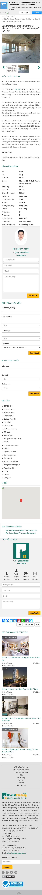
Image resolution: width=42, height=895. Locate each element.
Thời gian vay (7, 316)
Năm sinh (5, 366)
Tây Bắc (22, 202)
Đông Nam (23, 206)
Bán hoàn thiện (25, 221)
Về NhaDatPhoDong (21, 767)
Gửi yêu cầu (32, 295)
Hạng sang (23, 196)
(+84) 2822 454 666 (22, 252)
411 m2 (21, 190)
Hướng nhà (6, 384)
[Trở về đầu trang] (19, 893)
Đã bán (21, 187)
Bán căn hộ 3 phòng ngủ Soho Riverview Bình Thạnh (20, 689)
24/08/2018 (23, 218)
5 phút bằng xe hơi (26, 224)
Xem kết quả (34, 353)
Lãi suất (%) (6, 330)
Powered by (3, 13)
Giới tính (5, 375)
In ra (37, 624)
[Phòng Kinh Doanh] (21, 237)
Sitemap (21, 783)
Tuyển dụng (21, 777)
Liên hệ (21, 780)
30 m (21, 199)
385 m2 (21, 193)
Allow (37, 12)
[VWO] (9, 13)
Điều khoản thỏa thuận (21, 770)
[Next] (39, 67)
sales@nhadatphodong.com (16, 853)
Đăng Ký (7, 867)
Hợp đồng (23, 209)
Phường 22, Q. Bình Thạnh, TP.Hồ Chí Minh (29, 182)
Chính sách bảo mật (21, 772)
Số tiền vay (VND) (8, 308)
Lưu (19, 624)
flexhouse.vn (21, 785)
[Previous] (3, 67)
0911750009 (21, 255)
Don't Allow (24, 12)
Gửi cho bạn (28, 624)
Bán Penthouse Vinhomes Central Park (20, 530)
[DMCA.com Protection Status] (8, 876)
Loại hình (5, 343)
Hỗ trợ (21, 775)
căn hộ (17, 89)
